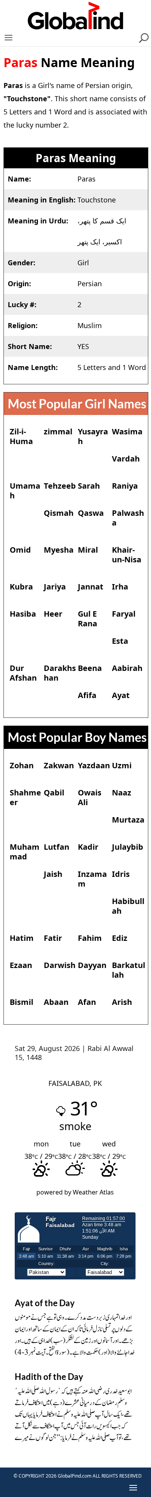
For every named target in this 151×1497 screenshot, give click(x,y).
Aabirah (127, 668)
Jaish (53, 874)
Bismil (21, 1002)
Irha (120, 586)
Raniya (125, 486)
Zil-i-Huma (21, 436)
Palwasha (128, 518)
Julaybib (127, 847)
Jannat (90, 586)
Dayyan (92, 965)
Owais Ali (89, 797)
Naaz (121, 792)
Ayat (121, 695)
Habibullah (128, 906)
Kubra (21, 586)
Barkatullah (128, 970)
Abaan (56, 1002)
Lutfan (56, 847)
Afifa (87, 695)
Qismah (59, 513)
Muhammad (24, 852)
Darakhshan (60, 673)
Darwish (60, 965)
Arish (122, 1002)
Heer (53, 613)
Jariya (55, 586)
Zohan (22, 765)
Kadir (88, 847)
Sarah (89, 486)
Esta (120, 641)
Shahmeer (25, 797)
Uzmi (122, 765)
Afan (87, 1002)
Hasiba (23, 613)
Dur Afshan (23, 673)
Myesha (59, 550)
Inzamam (92, 879)
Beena (90, 668)
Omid (20, 550)
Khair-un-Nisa (126, 555)
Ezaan (21, 965)
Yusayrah (93, 436)
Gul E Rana (87, 618)
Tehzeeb (60, 486)
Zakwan (59, 765)
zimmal (58, 431)
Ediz (119, 938)
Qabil (54, 792)
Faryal (124, 613)
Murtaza (128, 819)
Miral (88, 550)
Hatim (22, 938)
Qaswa (91, 513)
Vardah (126, 458)
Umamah (25, 491)
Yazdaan (94, 765)
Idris (121, 874)
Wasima (127, 431)
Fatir (53, 938)
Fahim (90, 938)
